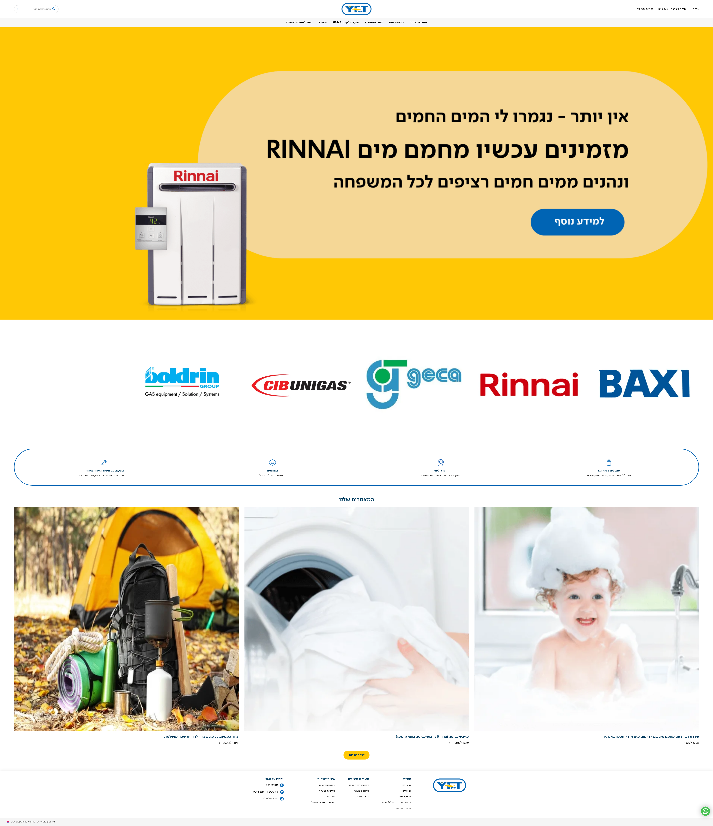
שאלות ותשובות (645, 9)
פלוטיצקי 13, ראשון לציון (265, 792)
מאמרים (407, 791)
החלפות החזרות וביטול (323, 802)
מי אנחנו (406, 785)
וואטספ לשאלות (270, 798)
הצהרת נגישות (403, 808)
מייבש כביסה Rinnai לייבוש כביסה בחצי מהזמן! (432, 737)
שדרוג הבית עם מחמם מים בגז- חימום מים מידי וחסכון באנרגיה (651, 737)
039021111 (272, 785)
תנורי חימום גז (374, 22)
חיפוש (17, 9)
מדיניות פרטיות (327, 791)
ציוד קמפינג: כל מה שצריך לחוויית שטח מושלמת (201, 737)
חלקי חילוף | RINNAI (346, 22)
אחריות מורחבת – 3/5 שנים (672, 9)
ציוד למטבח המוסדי (299, 22)
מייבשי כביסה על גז (359, 785)
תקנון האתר (405, 796)
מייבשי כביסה (418, 22)
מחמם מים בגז (361, 791)
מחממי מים (396, 22)
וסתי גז (322, 22)
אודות (696, 9)
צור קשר (331, 796)
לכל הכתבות (356, 755)
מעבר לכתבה (691, 742)
